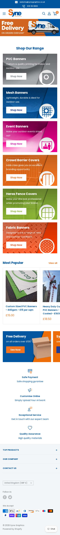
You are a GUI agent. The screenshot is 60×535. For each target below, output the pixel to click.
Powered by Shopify (12, 529)
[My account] (49, 13)
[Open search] (43, 13)
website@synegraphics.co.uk (32, 2)
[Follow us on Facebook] (5, 497)
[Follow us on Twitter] (10, 497)
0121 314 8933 (32, 6)
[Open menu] (4, 14)
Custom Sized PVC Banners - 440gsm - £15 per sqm (21, 308)
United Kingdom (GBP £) (15, 483)
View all (53, 263)
